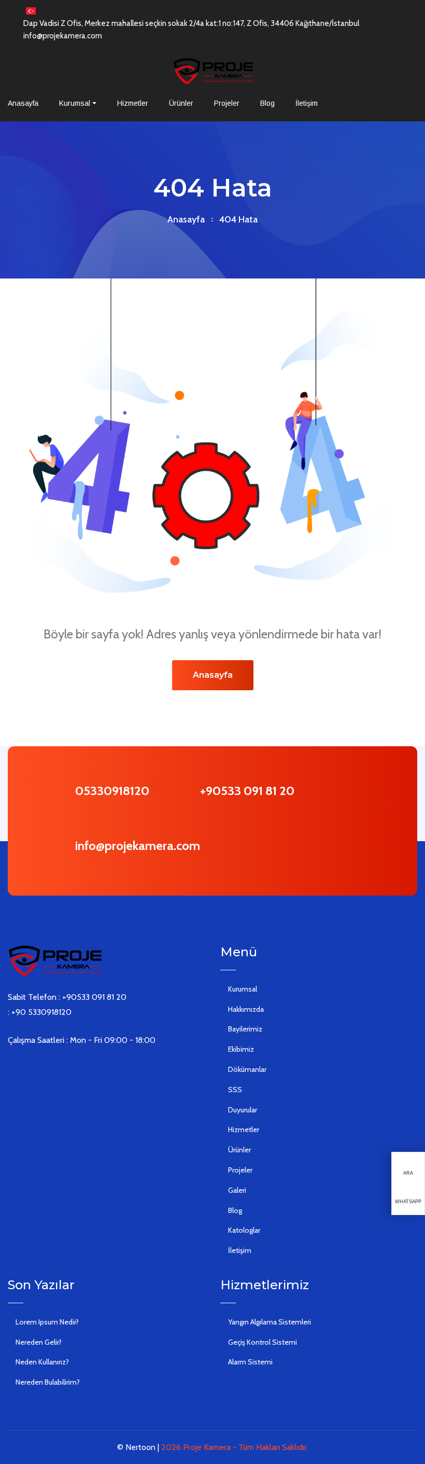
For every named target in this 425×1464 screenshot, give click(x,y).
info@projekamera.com (62, 35)
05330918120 (112, 790)
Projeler (226, 103)
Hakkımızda (246, 1009)
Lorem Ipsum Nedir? (47, 1322)
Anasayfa (23, 103)
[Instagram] (57, 1067)
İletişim (306, 103)
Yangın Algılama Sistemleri (269, 1322)
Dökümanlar (247, 1069)
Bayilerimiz (245, 1029)
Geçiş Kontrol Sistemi (262, 1342)
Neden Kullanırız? (42, 1362)
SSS (235, 1089)
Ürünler (181, 103)
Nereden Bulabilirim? (48, 1382)
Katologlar (244, 1230)
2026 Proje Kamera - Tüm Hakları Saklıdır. (234, 1447)
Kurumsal (74, 103)
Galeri (237, 1190)
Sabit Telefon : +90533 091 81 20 (67, 997)
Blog (267, 103)
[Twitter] (26, 1067)
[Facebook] (11, 1067)
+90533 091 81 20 (247, 790)
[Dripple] (73, 1067)
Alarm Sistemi (250, 1362)
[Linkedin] (42, 1067)
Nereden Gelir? (39, 1342)
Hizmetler (132, 103)
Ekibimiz (241, 1049)
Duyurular (242, 1109)
